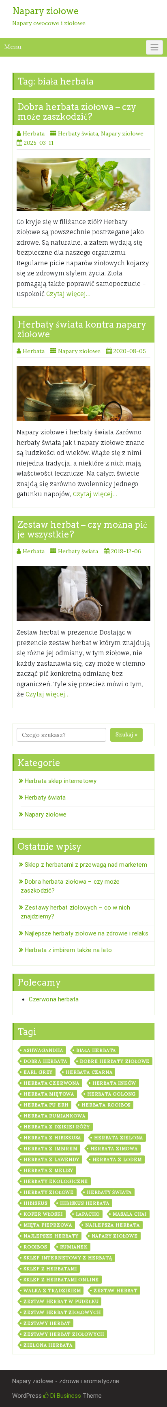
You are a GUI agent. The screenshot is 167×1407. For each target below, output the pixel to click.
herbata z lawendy (51, 1159)
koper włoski (43, 1214)
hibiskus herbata (84, 1203)
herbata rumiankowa (54, 1116)
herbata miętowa (49, 1094)
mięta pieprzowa (48, 1225)
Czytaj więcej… (68, 294)
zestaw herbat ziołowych (62, 1312)
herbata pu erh (46, 1105)
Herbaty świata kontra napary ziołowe (81, 329)
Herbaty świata (78, 133)
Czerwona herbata (54, 999)
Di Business (65, 1395)
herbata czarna (89, 1072)
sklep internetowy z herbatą (68, 1258)
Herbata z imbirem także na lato (68, 950)
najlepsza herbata (112, 1225)
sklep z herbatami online (61, 1279)
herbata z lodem (117, 1159)
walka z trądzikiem (52, 1290)
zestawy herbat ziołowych (64, 1334)
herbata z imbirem (50, 1148)
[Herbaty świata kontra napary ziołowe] (83, 393)
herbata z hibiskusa (52, 1137)
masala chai (130, 1214)
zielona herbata (48, 1345)
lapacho (88, 1214)
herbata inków (114, 1083)
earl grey (38, 1072)
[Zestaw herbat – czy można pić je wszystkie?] (83, 593)
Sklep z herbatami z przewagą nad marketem (86, 864)
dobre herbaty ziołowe (115, 1061)
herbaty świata (109, 1192)
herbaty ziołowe (49, 1192)
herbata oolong (111, 1094)
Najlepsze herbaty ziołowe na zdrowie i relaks (86, 933)
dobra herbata (45, 1061)
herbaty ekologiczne (56, 1181)
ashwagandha (43, 1050)
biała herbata (96, 1050)
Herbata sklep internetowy (60, 781)
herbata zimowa (114, 1148)
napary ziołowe (115, 1236)
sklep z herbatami (50, 1269)
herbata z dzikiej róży (57, 1127)
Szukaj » (126, 734)
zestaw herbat (115, 1290)
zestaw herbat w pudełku (61, 1301)
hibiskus (35, 1203)
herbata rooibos (106, 1105)
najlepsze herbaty (51, 1236)
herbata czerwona (51, 1083)
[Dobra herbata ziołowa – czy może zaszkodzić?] (83, 184)
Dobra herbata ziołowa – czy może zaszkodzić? (76, 112)
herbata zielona (118, 1137)
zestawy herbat (47, 1323)
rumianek (74, 1247)
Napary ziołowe (122, 133)
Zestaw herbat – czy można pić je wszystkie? (82, 529)
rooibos (35, 1247)
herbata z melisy (48, 1170)
